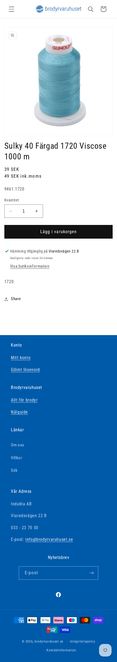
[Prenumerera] (91, 573)
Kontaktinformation (61, 650)
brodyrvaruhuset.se (49, 641)
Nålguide (19, 412)
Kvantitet (11, 200)
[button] (11, 9)
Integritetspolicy (82, 641)
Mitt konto (20, 357)
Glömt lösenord (25, 369)
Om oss (17, 445)
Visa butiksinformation (30, 266)
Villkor (16, 457)
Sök (14, 470)
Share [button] (16, 298)
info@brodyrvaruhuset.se (49, 539)
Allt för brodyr (24, 400)
